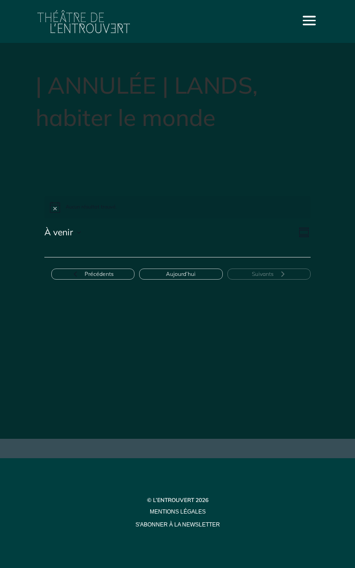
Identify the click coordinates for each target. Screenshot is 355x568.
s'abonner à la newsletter (177, 524)
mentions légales (178, 511)
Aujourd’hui (181, 273)
